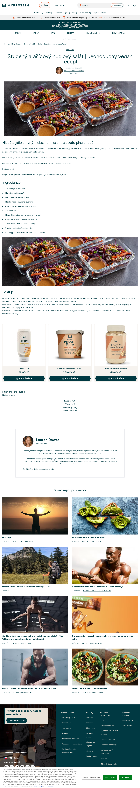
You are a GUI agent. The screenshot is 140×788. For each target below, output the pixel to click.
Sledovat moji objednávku (72, 744)
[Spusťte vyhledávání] (80, 5)
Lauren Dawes (47, 440)
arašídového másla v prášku (24, 206)
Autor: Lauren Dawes (74, 71)
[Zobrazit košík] (134, 5)
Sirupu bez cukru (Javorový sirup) (26, 215)
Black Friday (127, 725)
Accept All (125, 777)
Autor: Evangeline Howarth (97, 591)
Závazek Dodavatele (109, 764)
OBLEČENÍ (60, 5)
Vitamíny (58, 12)
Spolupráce (105, 759)
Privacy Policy (37, 786)
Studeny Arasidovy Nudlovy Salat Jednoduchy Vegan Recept (45, 44)
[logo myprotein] (15, 5)
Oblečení (89, 723)
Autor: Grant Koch (91, 541)
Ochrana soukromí (108, 739)
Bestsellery (38, 12)
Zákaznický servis (68, 717)
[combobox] (100, 5)
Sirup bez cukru (24, 368)
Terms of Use (49, 786)
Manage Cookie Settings (91, 777)
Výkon (96, 12)
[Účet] (128, 5)
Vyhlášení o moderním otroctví (109, 732)
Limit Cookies (110, 777)
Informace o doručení (70, 739)
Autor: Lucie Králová (23, 541)
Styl (53, 33)
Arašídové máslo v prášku (116, 368)
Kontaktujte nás (68, 723)
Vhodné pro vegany (90, 744)
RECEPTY (70, 50)
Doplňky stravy (118, 33)
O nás (103, 720)
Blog (13, 44)
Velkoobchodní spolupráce (106, 751)
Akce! (103, 12)
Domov (7, 44)
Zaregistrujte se (16, 720)
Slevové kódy (127, 720)
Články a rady (91, 728)
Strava (36, 33)
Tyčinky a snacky (70, 12)
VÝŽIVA (44, 5)
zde (52, 469)
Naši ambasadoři (93, 33)
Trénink (18, 33)
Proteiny (49, 12)
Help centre (66, 728)
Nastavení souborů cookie (16, 753)
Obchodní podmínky (108, 745)
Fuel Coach (118, 5)
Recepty (70, 33)
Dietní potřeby (85, 12)
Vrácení (65, 733)
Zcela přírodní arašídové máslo (70, 368)
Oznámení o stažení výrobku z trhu (69, 751)
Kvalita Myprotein (107, 725)
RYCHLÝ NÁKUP (25, 378)
